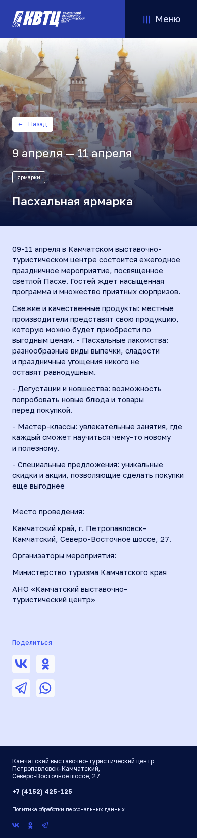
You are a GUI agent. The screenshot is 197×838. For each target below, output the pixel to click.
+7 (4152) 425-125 (42, 792)
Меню (167, 18)
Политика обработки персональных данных (68, 809)
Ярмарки (28, 177)
